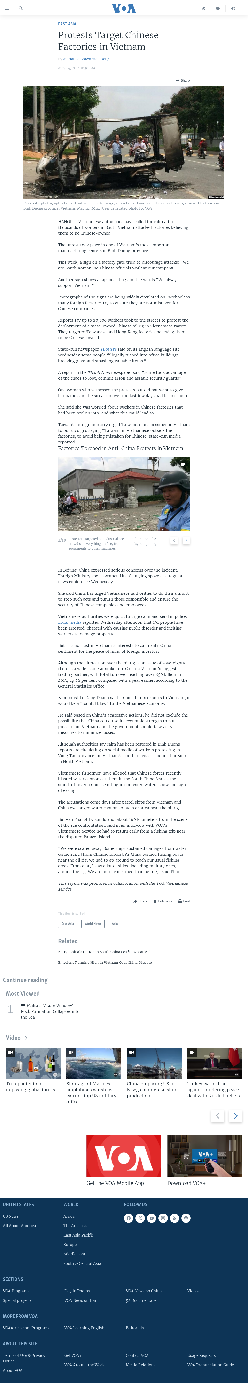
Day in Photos (77, 1291)
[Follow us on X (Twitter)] (140, 1218)
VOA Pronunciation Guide (210, 1364)
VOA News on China (144, 1291)
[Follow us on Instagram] (163, 1218)
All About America (19, 1225)
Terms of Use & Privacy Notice (24, 1358)
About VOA (13, 1370)
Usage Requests (201, 1355)
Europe (70, 1244)
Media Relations (140, 1364)
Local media (70, 622)
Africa (69, 1216)
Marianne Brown (77, 59)
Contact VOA (137, 1355)
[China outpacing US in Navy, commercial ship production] (154, 1063)
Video (13, 1038)
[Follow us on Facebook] (128, 1218)
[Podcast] (186, 1218)
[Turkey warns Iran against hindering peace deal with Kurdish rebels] (214, 1063)
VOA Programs (16, 1291)
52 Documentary (141, 1300)
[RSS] (174, 1218)
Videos (193, 1291)
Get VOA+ (73, 1355)
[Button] (183, 80)
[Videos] (218, 8)
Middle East (74, 1254)
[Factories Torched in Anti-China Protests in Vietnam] (124, 494)
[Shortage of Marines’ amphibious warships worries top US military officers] (93, 1063)
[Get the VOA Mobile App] (123, 1156)
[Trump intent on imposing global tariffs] (33, 1063)
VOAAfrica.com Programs (26, 1327)
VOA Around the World (85, 1364)
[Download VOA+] (204, 1156)
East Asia (67, 24)
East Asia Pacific (78, 1235)
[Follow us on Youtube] (151, 1218)
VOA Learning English (84, 1327)
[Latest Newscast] (233, 8)
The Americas (75, 1225)
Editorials (135, 1327)
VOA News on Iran (80, 1300)
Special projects (17, 1300)
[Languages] (203, 8)
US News (11, 1216)
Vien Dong (100, 59)
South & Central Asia (82, 1263)
